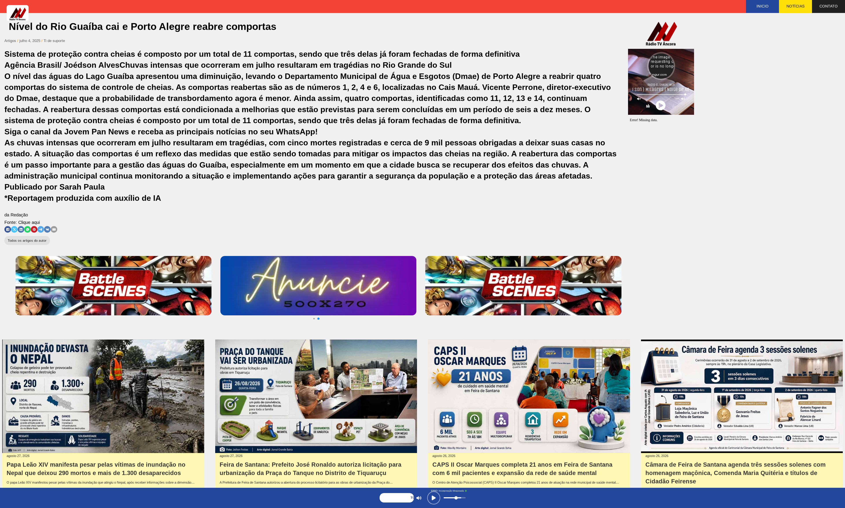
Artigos (10, 41)
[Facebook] (7, 229)
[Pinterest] (34, 229)
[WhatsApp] (27, 229)
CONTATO (828, 6)
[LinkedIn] (21, 229)
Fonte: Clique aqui (22, 222)
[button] (314, 318)
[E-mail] (54, 229)
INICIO (763, 6)
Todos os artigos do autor (27, 240)
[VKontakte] (47, 229)
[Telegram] (40, 229)
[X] (14, 229)
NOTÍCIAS (795, 6)
